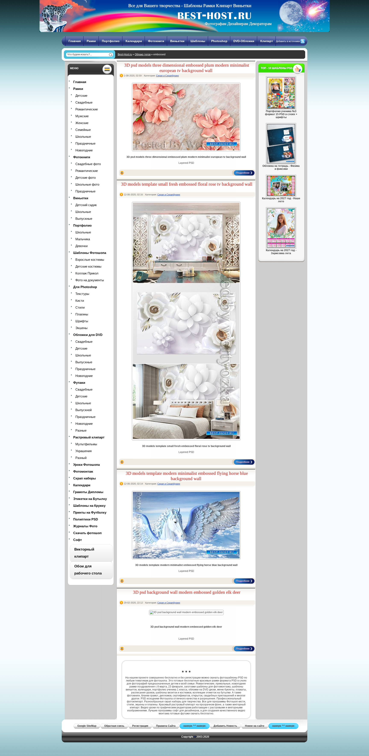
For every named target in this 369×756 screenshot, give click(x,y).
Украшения (83, 451)
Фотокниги (156, 41)
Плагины (81, 314)
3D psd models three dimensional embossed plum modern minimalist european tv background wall (186, 68)
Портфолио (111, 41)
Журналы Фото (85, 526)
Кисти (79, 300)
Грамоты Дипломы (88, 492)
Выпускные (83, 218)
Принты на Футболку (89, 512)
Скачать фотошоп (87, 533)
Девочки (81, 246)
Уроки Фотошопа (86, 464)
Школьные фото (87, 184)
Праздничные (85, 143)
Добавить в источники (288, 41)
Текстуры (82, 294)
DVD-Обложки (243, 41)
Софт (77, 540)
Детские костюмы (88, 266)
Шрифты (81, 321)
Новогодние (84, 150)
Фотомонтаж (83, 471)
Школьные (83, 136)
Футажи (79, 382)
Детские (81, 95)
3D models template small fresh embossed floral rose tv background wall (186, 184)
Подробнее (242, 172)
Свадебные (83, 102)
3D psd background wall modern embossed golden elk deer (186, 592)
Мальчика (82, 239)
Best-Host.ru (125, 54)
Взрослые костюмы (89, 259)
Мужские (82, 116)
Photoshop (219, 41)
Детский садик (86, 205)
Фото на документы (89, 280)
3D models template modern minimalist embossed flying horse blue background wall (187, 476)
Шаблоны (197, 41)
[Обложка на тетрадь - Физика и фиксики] (281, 162)
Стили (80, 307)
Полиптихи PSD (85, 519)
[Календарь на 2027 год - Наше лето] (281, 194)
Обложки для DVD (87, 335)
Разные (80, 430)
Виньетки (177, 41)
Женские (81, 123)
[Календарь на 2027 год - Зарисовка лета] (281, 246)
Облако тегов (143, 54)
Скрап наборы (84, 478)
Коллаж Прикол (86, 273)
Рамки (91, 41)
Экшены (81, 328)
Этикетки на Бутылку (90, 499)
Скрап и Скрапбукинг (167, 75)
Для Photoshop (85, 287)
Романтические (86, 109)
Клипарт (266, 41)
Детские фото (85, 177)
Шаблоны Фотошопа (89, 253)
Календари (134, 41)
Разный (80, 458)
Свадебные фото (88, 164)
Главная (75, 41)
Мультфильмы (86, 444)
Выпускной (83, 410)
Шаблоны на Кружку (89, 505)
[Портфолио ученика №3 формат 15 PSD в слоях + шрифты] (281, 107)
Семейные (83, 130)
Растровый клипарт (88, 437)
